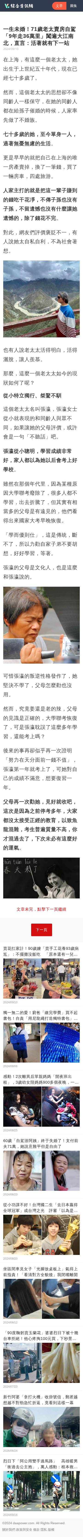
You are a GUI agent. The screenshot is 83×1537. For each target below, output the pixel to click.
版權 (51, 1529)
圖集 (73, 6)
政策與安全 (24, 1529)
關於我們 (8, 1529)
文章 (59, 6)
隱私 (44, 1529)
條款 (36, 1529)
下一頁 (41, 930)
